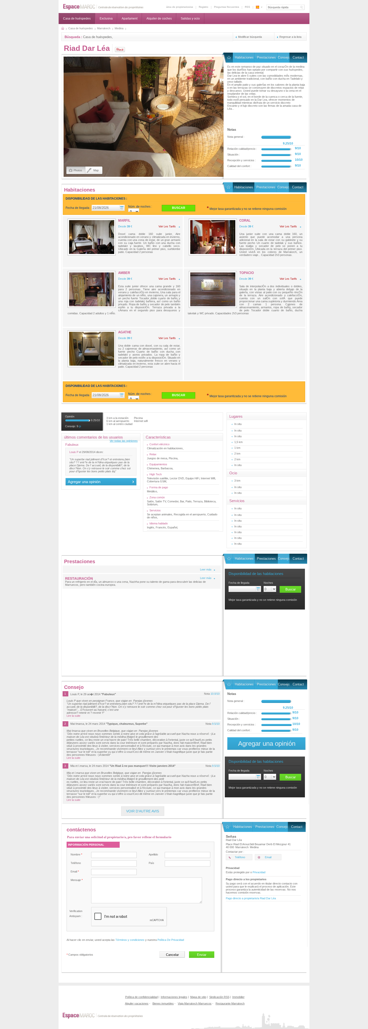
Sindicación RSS (219, 996)
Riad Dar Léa (87, 48)
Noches (268, 582)
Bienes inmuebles (163, 1003)
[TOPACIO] (213, 289)
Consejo (283, 57)
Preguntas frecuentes (226, 7)
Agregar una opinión (84, 482)
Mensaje (77, 879)
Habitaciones (244, 57)
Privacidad (259, 872)
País (151, 862)
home (62, 28)
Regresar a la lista (290, 36)
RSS (247, 7)
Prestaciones (266, 57)
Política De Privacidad (170, 939)
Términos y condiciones (129, 939)
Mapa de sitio (198, 996)
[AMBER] (92, 289)
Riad (228, 58)
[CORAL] (213, 237)
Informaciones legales (174, 996)
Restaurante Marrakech (230, 1003)
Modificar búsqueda (250, 36)
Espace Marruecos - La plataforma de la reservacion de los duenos (257, 7)
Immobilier (238, 996)
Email (75, 871)
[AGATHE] (92, 348)
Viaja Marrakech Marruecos (195, 1003)
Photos (78, 170)
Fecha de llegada (239, 582)
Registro (203, 7)
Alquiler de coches (159, 18)
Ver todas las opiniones (124, 440)
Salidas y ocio (190, 18)
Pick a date (259, 589)
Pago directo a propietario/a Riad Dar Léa (251, 898)
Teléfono (76, 862)
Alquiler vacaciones (136, 1003)
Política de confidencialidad (141, 996)
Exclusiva (106, 18)
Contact (298, 57)
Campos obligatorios (80, 954)
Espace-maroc (103, 7)
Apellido (153, 854)
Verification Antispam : (75, 914)
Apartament (129, 18)
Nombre (76, 854)
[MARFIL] (92, 237)
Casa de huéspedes (77, 18)
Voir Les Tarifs (167, 226)
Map (96, 170)
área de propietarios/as (179, 7)
